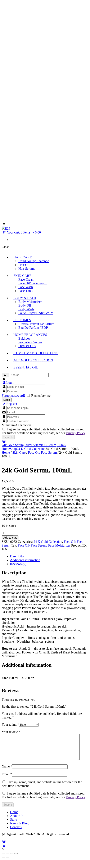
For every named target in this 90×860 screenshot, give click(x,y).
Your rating (10, 724)
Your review (11, 732)
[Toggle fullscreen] (7, 853)
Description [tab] (17, 556)
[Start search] (5, 375)
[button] (3, 849)
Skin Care (19, 452)
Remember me (40, 395)
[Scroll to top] (4, 845)
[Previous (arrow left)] (3, 857)
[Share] (11, 853)
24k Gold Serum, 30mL (17, 445)
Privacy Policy (75, 433)
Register (11, 404)
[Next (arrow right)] (7, 857)
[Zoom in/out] (3, 853)
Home (6, 449)
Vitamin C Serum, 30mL (49, 445)
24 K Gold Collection (31, 449)
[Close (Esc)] (16, 853)
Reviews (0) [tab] (18, 564)
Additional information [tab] (25, 560)
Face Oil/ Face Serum (42, 452)
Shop (13, 449)
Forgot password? (13, 395)
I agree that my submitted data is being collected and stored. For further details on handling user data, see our (43, 431)
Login (10, 382)
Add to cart (10, 537)
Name (7, 766)
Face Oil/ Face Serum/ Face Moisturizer (44, 545)
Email (7, 774)
